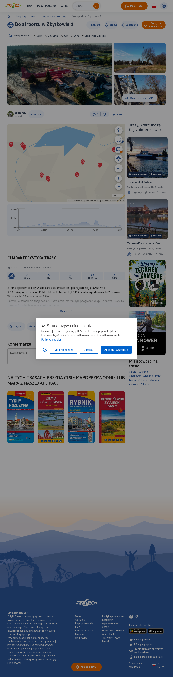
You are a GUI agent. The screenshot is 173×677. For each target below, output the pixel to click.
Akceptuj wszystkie (116, 349)
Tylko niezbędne (63, 349)
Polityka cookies (51, 339)
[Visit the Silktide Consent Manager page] (45, 350)
